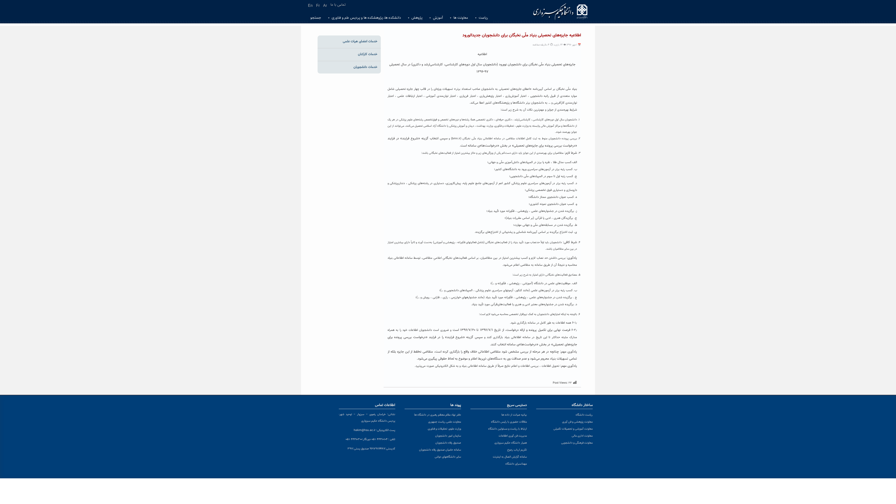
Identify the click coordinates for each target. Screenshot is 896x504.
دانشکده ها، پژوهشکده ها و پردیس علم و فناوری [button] (366, 18)
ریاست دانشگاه (584, 415)
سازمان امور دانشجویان (448, 436)
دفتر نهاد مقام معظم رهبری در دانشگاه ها (437, 415)
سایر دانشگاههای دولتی (448, 457)
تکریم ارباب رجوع (517, 450)
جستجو (315, 18)
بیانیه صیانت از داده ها (514, 415)
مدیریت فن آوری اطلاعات (513, 436)
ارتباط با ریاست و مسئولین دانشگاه (507, 429)
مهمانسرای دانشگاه (516, 464)
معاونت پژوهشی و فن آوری (577, 422)
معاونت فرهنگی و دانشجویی (577, 443)
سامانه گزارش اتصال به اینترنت (510, 457)
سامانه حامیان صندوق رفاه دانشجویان (440, 450)
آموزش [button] (438, 18)
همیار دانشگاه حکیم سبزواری (510, 443)
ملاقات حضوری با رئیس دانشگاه (509, 422)
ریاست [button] (483, 18)
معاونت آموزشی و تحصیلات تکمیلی (573, 429)
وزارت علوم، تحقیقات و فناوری (444, 429)
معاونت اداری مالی (582, 436)
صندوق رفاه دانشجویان (448, 443)
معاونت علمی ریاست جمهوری (444, 422)
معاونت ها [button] (460, 18)
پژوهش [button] (416, 18)
